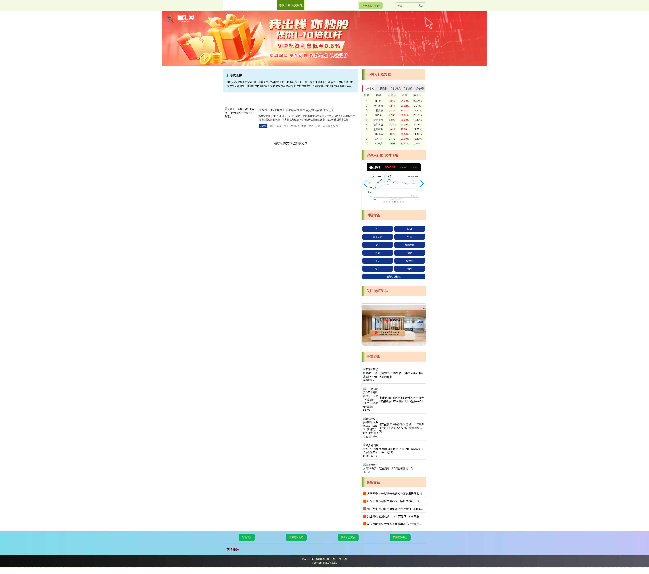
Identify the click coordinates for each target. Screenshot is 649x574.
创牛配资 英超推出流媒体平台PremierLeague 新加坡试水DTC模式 (407, 509)
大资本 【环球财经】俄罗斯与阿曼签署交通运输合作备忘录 (296, 110)
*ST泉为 (378, 143)
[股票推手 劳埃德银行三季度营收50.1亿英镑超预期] (370, 375)
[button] (365, 184)
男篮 (377, 252)
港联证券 (246, 537)
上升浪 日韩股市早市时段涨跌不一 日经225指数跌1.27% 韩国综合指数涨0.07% (401, 399)
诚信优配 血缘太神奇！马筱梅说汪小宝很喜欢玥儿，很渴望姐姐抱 (406, 524)
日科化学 (378, 134)
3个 (377, 244)
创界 (409, 252)
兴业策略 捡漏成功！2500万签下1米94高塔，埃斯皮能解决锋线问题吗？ (410, 516)
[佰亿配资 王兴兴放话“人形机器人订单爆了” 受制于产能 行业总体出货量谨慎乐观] (370, 427)
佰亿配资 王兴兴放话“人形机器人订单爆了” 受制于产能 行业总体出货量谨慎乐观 (401, 427)
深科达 (378, 138)
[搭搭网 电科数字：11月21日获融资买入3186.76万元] (370, 450)
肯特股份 (378, 110)
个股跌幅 (382, 88)
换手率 (420, 88)
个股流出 (408, 88)
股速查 (409, 260)
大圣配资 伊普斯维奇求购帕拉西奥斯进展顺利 (394, 493)
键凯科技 (378, 124)
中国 (409, 236)
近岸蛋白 (378, 119)
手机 (377, 260)
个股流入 (395, 88)
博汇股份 (378, 105)
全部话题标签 (394, 276)
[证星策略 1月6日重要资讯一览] (370, 468)
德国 (409, 268)
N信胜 (378, 100)
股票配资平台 (371, 5)
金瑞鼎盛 (409, 244)
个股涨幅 (369, 88)
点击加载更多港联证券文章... (290, 143)
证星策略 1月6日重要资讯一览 (396, 468)
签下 (377, 268)
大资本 (263, 125)
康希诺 (378, 115)
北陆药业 (378, 129)
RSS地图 (330, 559)
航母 (409, 228)
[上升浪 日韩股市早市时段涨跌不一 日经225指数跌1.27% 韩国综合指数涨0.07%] (370, 399)
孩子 (377, 228)
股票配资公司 (296, 537)
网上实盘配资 (348, 537)
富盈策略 (377, 236)
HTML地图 (341, 559)
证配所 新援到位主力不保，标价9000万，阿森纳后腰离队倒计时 (405, 501)
